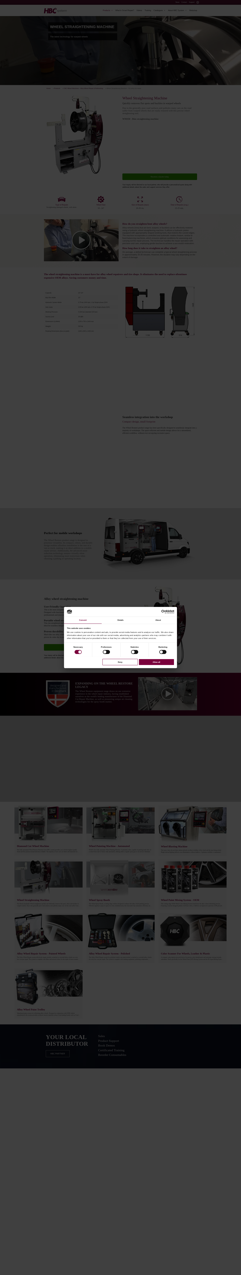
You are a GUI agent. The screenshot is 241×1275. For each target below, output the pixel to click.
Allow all (156, 662)
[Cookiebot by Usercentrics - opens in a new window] (163, 612)
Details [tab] (120, 620)
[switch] (106, 652)
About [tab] (158, 620)
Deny (120, 662)
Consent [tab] (83, 620)
